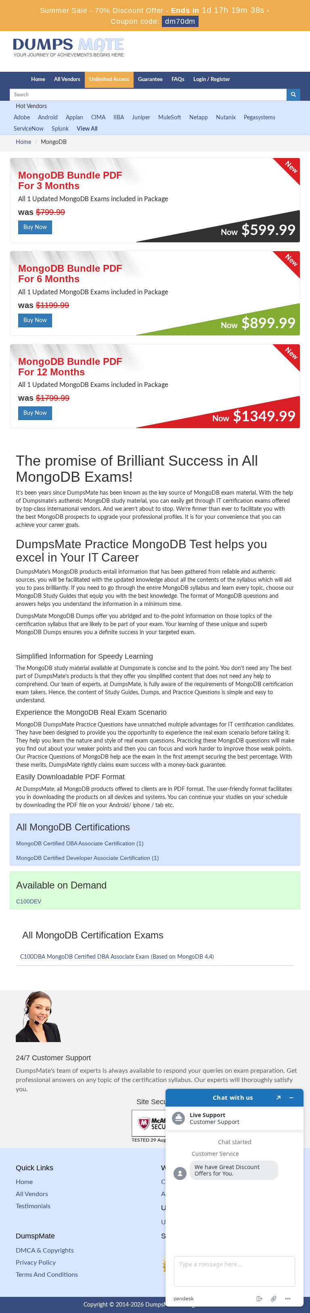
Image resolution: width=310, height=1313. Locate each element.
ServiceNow (29, 129)
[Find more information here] (234, 1197)
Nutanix (226, 118)
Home (38, 79)
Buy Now (35, 227)
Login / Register (211, 79)
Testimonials (33, 1206)
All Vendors (67, 79)
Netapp (198, 118)
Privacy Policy (36, 1262)
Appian (74, 118)
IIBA (118, 118)
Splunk (60, 129)
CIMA (98, 118)
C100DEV (28, 901)
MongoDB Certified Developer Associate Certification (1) (87, 858)
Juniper (141, 118)
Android (48, 118)
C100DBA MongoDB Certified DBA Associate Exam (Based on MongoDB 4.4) (117, 957)
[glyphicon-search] (293, 95)
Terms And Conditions (47, 1274)
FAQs (178, 79)
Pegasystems (259, 118)
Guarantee (150, 79)
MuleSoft (169, 118)
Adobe (22, 118)
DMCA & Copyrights (45, 1250)
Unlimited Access (109, 79)
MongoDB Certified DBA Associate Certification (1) (80, 843)
